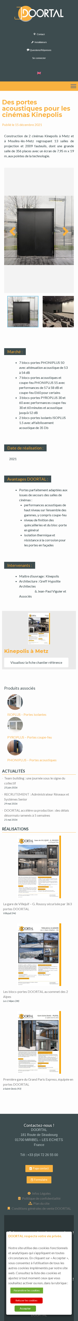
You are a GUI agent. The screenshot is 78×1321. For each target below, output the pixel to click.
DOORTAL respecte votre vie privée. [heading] (35, 1236)
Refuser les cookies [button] (26, 1300)
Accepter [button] (25, 1308)
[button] (73, 86)
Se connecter (39, 58)
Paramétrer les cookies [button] (27, 1290)
